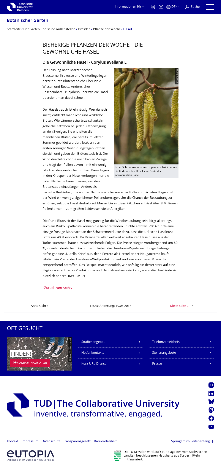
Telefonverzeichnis (166, 342)
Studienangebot (93, 342)
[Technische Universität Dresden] (20, 7)
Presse (157, 364)
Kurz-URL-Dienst (93, 364)
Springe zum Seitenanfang (190, 441)
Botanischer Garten (27, 21)
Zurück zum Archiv (58, 288)
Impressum (30, 441)
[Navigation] (210, 7)
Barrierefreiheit (105, 441)
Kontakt (12, 441)
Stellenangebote (164, 353)
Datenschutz (51, 441)
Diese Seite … (179, 306)
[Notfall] (153, 7)
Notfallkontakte (92, 353)
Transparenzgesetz (77, 441)
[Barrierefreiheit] (161, 7)
